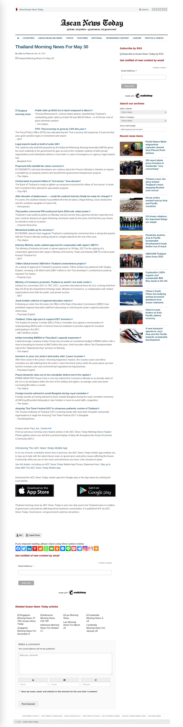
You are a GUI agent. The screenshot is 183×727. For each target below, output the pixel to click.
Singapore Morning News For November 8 (26, 631)
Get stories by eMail (111, 716)
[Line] (68, 548)
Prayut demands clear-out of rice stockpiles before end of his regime (52, 375)
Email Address (26, 566)
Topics (69, 38)
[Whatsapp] (45, 548)
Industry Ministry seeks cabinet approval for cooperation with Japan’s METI (56, 245)
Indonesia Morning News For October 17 (49, 628)
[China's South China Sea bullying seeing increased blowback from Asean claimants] (131, 297)
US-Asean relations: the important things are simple (156, 219)
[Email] (51, 548)
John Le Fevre (24, 53)
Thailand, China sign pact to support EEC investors (43, 319)
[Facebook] (18, 548)
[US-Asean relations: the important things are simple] (131, 223)
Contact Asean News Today (134, 716)
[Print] (57, 548)
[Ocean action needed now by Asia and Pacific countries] (131, 204)
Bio (20, 535)
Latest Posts (34, 535)
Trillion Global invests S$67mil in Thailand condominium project (49, 263)
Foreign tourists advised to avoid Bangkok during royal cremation (51, 393)
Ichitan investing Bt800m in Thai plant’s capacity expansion (47, 338)
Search (144, 9)
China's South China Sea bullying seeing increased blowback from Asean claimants (156, 297)
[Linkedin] (29, 548)
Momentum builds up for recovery (33, 230)
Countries (28, 38)
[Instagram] (84, 548)
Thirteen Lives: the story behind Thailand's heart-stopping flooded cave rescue (156, 185)
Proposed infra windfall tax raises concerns (38, 166)
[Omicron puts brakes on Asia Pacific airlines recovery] (131, 316)
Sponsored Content (117, 38)
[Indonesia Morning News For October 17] (49, 618)
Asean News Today (30, 722)
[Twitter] (154, 9)
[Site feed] (166, 9)
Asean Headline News (50, 38)
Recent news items (131, 136)
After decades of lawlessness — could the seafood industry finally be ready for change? (62, 196)
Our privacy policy (30, 716)
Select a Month (126, 109)
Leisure (137, 38)
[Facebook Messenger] (62, 548)
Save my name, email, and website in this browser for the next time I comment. (59, 691)
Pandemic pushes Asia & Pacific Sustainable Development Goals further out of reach (156, 241)
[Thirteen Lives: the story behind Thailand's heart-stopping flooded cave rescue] (131, 185)
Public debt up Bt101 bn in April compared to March (63, 110)
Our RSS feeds (154, 716)
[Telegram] (79, 548)
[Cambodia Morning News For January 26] (95, 618)
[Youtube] (162, 9)
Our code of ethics (91, 716)
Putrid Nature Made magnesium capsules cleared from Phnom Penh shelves (156, 147)
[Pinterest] (158, 9)
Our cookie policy (72, 716)
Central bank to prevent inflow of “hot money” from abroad (47, 181)
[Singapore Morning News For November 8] (26, 620)
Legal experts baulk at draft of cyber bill (36, 144)
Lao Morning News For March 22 (71, 625)
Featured (82, 38)
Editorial (97, 38)
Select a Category (127, 117)
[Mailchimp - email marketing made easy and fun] (72, 592)
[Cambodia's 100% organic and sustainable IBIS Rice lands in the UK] (131, 279)
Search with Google (128, 126)
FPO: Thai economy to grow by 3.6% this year (59, 129)
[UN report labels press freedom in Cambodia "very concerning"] (131, 167)
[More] (96, 548)
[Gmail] (90, 548)
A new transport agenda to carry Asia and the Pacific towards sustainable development (156, 334)
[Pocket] (73, 548)
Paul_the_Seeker (39, 428)
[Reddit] (40, 548)
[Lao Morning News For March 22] (72, 617)
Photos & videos (154, 38)
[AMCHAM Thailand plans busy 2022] (131, 260)
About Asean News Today (31, 9)
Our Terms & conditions (51, 716)
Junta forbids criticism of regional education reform (43, 300)
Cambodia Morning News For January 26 (95, 628)
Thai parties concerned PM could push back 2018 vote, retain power (52, 211)
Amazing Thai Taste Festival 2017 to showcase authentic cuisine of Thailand (56, 408)
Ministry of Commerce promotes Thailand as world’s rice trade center (52, 282)
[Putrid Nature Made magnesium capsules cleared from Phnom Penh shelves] (131, 148)
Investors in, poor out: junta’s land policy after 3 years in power (49, 356)
